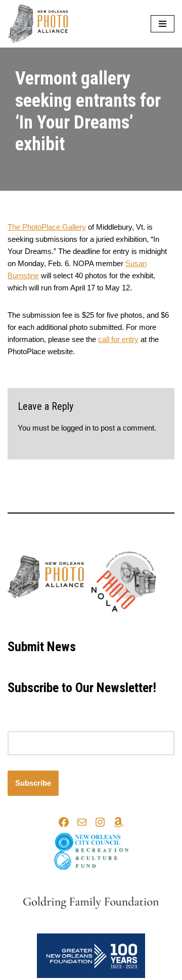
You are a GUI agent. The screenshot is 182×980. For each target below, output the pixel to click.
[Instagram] (100, 822)
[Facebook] (64, 822)
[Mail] (82, 822)
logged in (75, 427)
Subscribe (33, 783)
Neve (49, 624)
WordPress (124, 624)
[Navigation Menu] (162, 23)
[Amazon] (118, 822)
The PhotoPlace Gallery (47, 227)
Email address (31, 724)
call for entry (118, 339)
